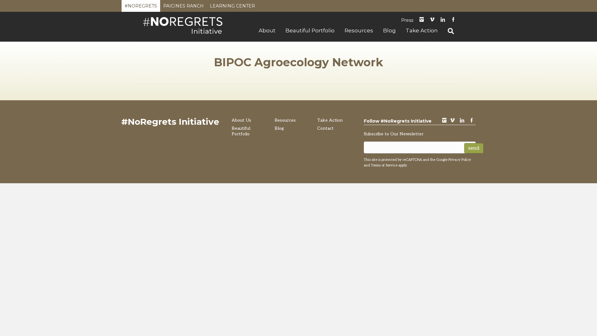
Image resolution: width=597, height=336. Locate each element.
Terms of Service (384, 165)
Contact (325, 128)
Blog (389, 30)
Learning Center (232, 7)
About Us (241, 120)
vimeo (452, 121)
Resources (359, 30)
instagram (421, 20)
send (473, 148)
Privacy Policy (459, 160)
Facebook (453, 20)
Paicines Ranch (183, 7)
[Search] (448, 31)
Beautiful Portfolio (310, 30)
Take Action (422, 30)
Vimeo (432, 20)
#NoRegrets (141, 7)
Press (407, 20)
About (267, 30)
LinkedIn (443, 20)
